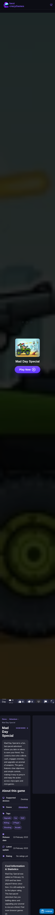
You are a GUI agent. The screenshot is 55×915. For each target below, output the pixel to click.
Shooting (7, 827)
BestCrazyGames (14, 5)
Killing (6, 823)
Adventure (13, 719)
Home (4, 719)
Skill (22, 818)
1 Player (16, 823)
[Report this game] (45, 701)
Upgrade (7, 818)
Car (15, 818)
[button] (52, 701)
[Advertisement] (44, 754)
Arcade (17, 827)
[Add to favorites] (39, 701)
